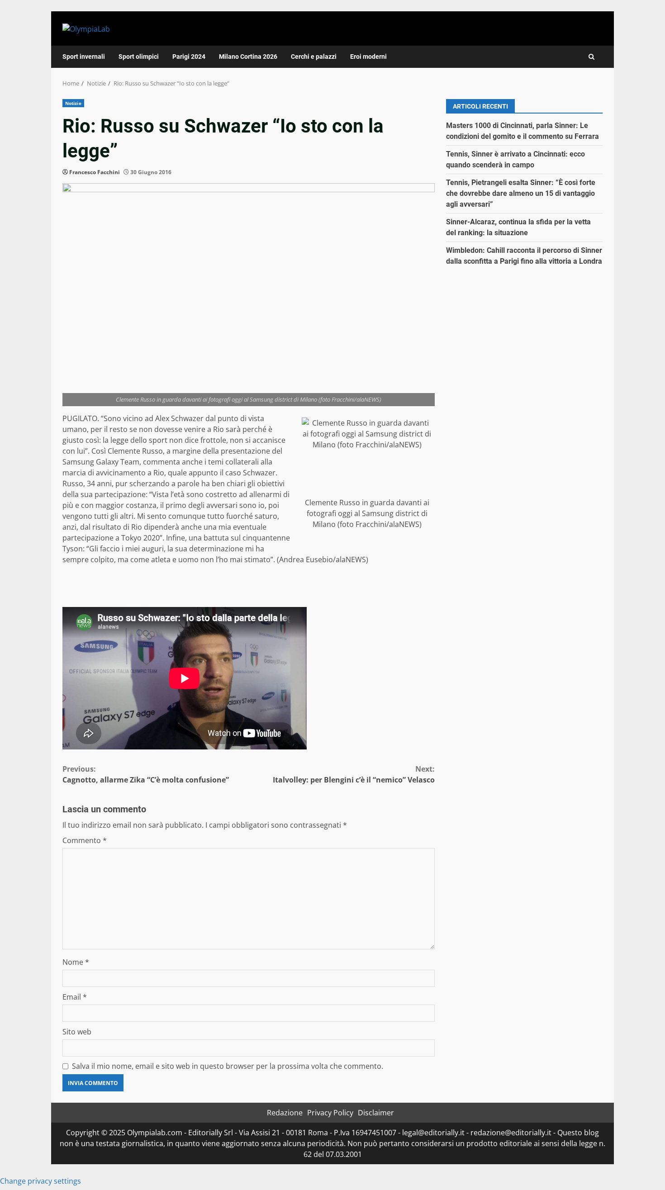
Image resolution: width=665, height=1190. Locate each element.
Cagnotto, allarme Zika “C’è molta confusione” (145, 774)
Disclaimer (376, 1113)
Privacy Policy (330, 1113)
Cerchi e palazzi (314, 56)
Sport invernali (83, 56)
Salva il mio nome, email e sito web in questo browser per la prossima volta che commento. (227, 1066)
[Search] (591, 57)
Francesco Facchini (94, 172)
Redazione (285, 1113)
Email (74, 997)
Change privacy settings (40, 1181)
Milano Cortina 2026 (248, 56)
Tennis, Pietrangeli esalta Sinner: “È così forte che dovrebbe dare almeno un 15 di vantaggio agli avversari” (520, 193)
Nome (75, 962)
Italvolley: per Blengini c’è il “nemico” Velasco (354, 774)
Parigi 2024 (188, 56)
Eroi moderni (368, 56)
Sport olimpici (139, 56)
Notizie (73, 103)
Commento (84, 840)
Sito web (76, 1032)
